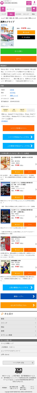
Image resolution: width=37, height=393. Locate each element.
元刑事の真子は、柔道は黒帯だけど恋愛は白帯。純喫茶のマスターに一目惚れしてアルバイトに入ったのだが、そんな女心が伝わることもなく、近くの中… (17, 255)
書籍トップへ (18, 296)
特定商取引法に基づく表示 (23, 387)
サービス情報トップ (7, 343)
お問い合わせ (5, 354)
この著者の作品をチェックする (18, 146)
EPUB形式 (4, 121)
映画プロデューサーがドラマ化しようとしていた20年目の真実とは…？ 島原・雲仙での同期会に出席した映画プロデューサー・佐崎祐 (17, 203)
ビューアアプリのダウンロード (10, 351)
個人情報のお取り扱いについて (14, 387)
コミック (26, 14)
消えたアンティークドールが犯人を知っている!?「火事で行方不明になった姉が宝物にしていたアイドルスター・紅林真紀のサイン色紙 (17, 230)
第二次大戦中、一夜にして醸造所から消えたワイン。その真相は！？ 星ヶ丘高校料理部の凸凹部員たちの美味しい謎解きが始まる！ (17, 177)
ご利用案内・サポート (8, 347)
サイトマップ (32, 387)
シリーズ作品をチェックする (18, 137)
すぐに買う (18, 51)
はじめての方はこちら (18, 305)
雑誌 (33, 14)
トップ (4, 14)
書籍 (11, 14)
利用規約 (4, 387)
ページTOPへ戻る (18, 362)
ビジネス (18, 14)
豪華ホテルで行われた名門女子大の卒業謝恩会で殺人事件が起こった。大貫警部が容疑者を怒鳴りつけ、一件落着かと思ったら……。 (17, 278)
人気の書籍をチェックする (18, 287)
